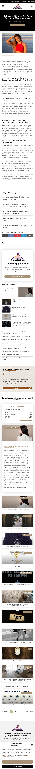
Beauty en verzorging (17, 25)
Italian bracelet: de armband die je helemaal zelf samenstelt (22, 315)
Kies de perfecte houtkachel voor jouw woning (15, 351)
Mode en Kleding (10, 414)
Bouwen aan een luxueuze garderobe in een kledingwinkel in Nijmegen (15, 332)
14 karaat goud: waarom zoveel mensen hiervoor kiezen (16, 358)
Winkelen (8, 416)
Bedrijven (8, 418)
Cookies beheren (17, 766)
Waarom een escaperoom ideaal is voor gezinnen (16, 336)
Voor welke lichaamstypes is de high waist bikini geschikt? (17, 212)
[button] (32, 744)
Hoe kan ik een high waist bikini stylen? (17, 219)
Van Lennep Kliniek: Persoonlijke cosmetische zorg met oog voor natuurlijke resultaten (21, 324)
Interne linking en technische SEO (12, 354)
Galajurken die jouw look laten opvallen (21, 300)
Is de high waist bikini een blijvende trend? (17, 227)
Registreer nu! (16, 388)
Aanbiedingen (9, 412)
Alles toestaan (17, 762)
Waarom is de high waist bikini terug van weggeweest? (17, 198)
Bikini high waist (9, 83)
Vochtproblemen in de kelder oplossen (13, 344)
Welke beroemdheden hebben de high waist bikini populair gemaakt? (17, 205)
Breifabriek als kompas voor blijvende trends (20, 308)
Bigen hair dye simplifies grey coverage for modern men (9, 289)
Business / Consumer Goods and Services (14, 410)
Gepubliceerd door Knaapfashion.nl (16, 487)
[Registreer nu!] (30, 388)
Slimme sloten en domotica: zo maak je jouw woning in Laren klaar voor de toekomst (17, 347)
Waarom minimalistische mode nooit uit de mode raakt (16, 340)
